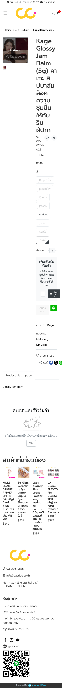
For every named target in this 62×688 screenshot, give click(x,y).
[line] (17, 640)
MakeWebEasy (39, 685)
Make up (42, 339)
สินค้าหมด (42, 309)
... (16, 30)
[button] (53, 13)
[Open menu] (5, 13)
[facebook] (5, 640)
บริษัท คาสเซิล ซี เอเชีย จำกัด (20, 606)
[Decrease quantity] (48, 250)
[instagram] (11, 640)
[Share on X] (56, 363)
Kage (50, 325)
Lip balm (25, 30)
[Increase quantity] (56, 250)
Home (8, 30)
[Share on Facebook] (51, 363)
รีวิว (31, 443)
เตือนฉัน (55, 293)
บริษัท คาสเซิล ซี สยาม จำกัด (19, 612)
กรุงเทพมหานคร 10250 (16, 629)
